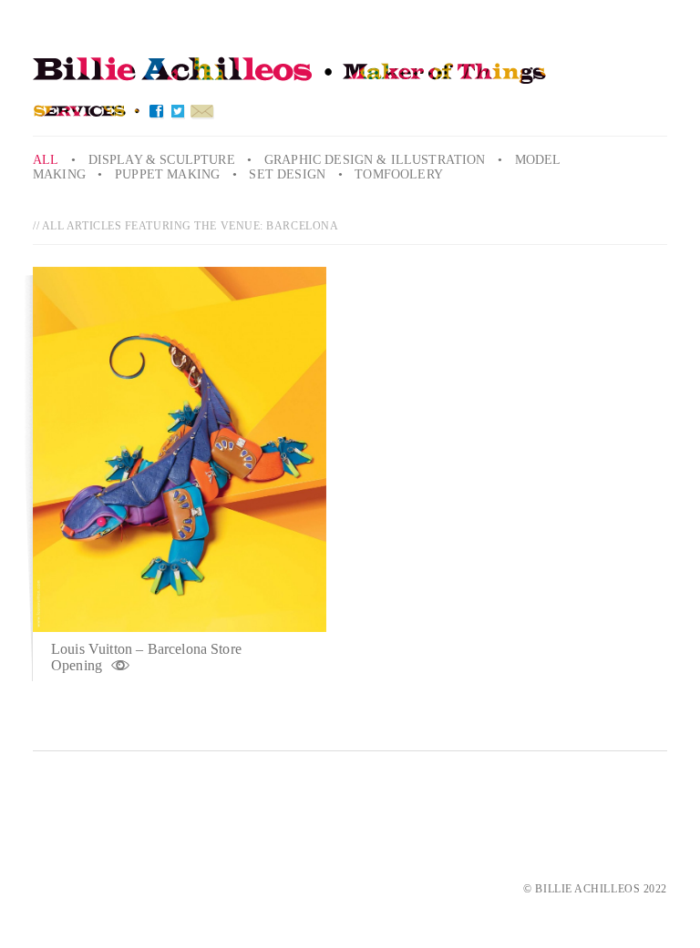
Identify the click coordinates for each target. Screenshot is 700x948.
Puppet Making (167, 174)
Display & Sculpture (161, 160)
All (45, 160)
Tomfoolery (399, 174)
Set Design (287, 174)
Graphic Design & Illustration (375, 160)
